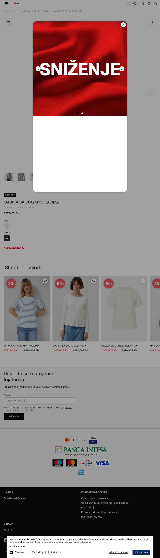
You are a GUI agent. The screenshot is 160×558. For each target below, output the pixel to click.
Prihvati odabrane (118, 552)
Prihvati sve (141, 552)
